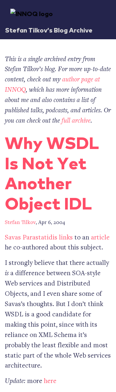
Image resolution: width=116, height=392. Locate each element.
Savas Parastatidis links (39, 238)
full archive (76, 121)
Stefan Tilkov (20, 223)
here (50, 381)
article (100, 238)
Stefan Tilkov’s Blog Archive (48, 29)
